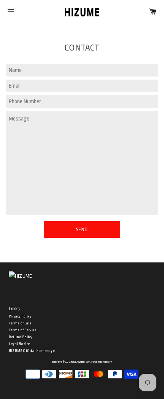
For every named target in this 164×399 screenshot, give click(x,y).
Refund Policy (20, 337)
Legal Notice (19, 344)
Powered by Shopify (102, 361)
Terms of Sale (20, 323)
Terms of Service (22, 330)
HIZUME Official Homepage (32, 351)
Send (82, 229)
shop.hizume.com (80, 361)
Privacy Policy (20, 316)
